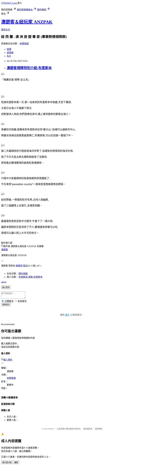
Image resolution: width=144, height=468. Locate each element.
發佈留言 (6, 305)
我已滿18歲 (7, 462)
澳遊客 (4, 249)
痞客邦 (19, 265)
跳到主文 (5, 29)
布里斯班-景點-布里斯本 (30, 277)
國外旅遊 (23, 273)
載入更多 (6, 287)
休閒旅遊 (24, 43)
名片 (9, 56)
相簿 (9, 49)
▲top (3, 282)
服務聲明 (98, 429)
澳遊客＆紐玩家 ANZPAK (26, 21)
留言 (25, 265)
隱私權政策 (87, 429)
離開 (16, 462)
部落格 (10, 52)
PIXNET (51, 429)
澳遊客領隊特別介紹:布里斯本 (29, 68)
